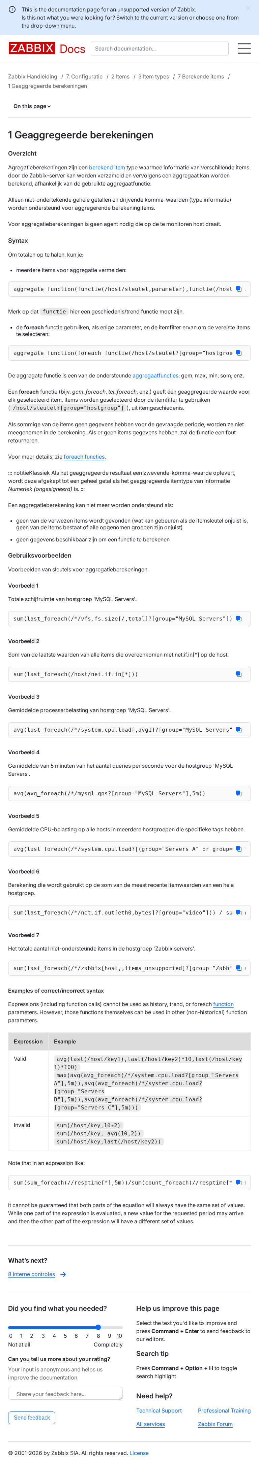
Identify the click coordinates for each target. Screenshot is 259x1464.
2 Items (120, 76)
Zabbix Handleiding (32, 76)
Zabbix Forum (215, 1424)
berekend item (107, 167)
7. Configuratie (84, 76)
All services (150, 1424)
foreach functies (84, 456)
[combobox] (161, 48)
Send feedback (32, 1418)
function (223, 1004)
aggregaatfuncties (155, 375)
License (139, 1453)
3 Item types (153, 76)
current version (169, 17)
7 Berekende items (201, 76)
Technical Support (159, 1410)
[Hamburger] (244, 48)
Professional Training (224, 1410)
